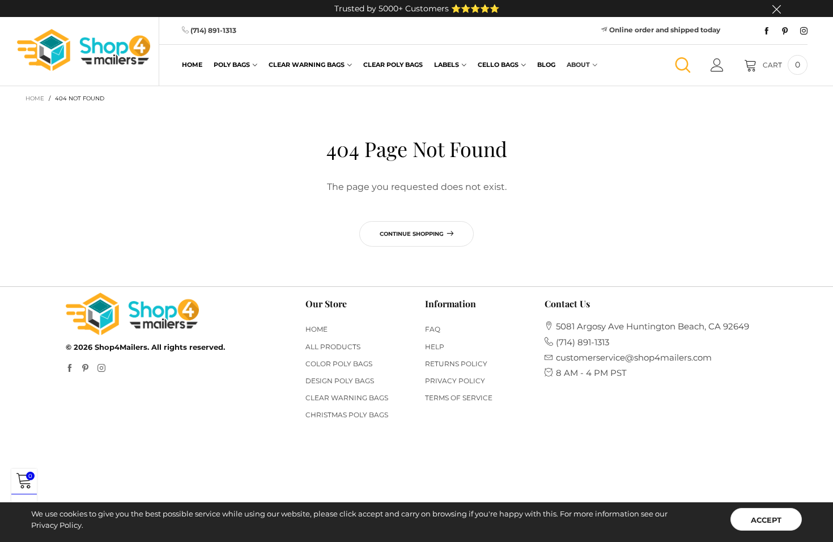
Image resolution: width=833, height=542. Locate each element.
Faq (432, 329)
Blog (546, 65)
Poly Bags (232, 65)
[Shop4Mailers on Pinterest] (85, 368)
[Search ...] (682, 65)
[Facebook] (766, 31)
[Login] (717, 65)
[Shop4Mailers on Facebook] (69, 368)
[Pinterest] (785, 31)
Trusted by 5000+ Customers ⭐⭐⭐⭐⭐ (416, 8)
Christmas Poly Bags (346, 414)
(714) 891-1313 (213, 30)
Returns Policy (456, 363)
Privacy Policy (455, 380)
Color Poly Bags (338, 363)
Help (434, 346)
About (578, 65)
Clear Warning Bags (307, 65)
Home (192, 65)
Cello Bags (498, 65)
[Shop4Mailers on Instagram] (101, 368)
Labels (446, 65)
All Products (332, 346)
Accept (766, 519)
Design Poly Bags (339, 380)
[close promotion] (776, 8)
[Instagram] (803, 31)
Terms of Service (458, 397)
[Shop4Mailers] (83, 50)
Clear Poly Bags (393, 65)
